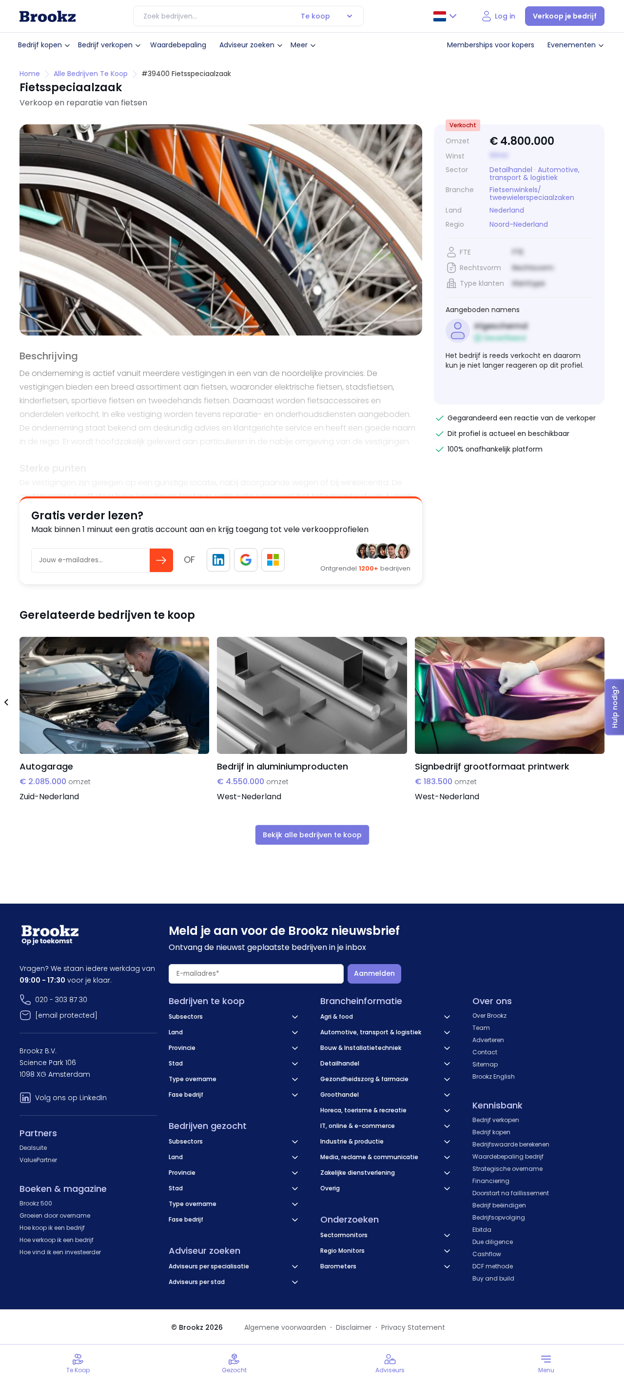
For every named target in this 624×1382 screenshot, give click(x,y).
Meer (299, 45)
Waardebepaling (178, 45)
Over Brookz (489, 1015)
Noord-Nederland (518, 224)
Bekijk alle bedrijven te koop (312, 835)
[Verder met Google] (245, 560)
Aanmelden (374, 973)
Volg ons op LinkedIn (71, 1098)
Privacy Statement (413, 1327)
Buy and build (493, 1278)
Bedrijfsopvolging (498, 1217)
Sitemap (485, 1064)
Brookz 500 (36, 1203)
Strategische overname (507, 1169)
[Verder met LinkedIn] (218, 560)
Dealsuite (33, 1148)
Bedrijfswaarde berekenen (510, 1144)
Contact (484, 1052)
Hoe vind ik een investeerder (60, 1252)
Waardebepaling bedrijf (508, 1156)
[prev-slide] (6, 703)
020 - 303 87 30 (61, 1000)
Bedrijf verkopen (105, 45)
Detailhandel (510, 170)
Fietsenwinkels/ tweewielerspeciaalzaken (531, 193)
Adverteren (488, 1040)
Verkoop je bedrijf (565, 16)
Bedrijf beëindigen (499, 1205)
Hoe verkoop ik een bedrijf (57, 1240)
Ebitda (481, 1229)
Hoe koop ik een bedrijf (52, 1228)
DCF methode (492, 1266)
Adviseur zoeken (246, 45)
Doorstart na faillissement (510, 1193)
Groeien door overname (55, 1215)
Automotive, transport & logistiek (534, 173)
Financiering (490, 1181)
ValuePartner (38, 1160)
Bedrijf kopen (40, 45)
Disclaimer (353, 1327)
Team (481, 1028)
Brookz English (493, 1076)
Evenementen (571, 45)
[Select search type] (349, 16)
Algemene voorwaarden (285, 1327)
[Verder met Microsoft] (273, 560)
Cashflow (486, 1254)
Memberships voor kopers (490, 45)
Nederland (506, 210)
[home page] (48, 16)
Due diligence (492, 1242)
